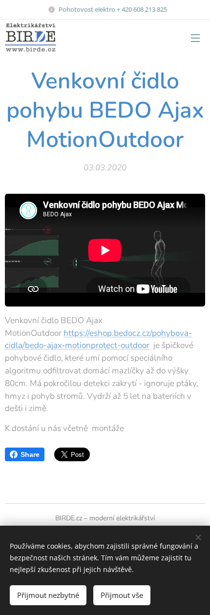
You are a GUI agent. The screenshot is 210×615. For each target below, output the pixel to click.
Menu (195, 37)
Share (30, 454)
